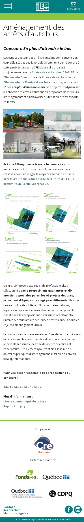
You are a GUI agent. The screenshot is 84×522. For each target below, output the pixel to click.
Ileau (42, 6)
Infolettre (74, 6)
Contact (9, 507)
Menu (9, 5)
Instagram (78, 509)
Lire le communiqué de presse (24, 401)
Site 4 (37, 387)
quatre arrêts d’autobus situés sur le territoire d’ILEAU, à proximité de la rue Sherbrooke (39, 179)
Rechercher (11, 510)
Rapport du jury (14, 406)
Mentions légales (15, 513)
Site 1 (7, 387)
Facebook (69, 509)
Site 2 (17, 387)
